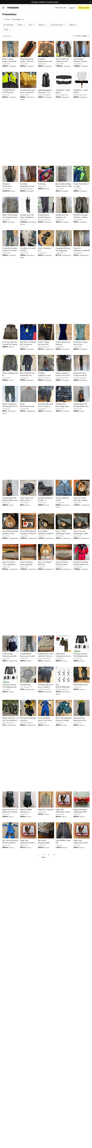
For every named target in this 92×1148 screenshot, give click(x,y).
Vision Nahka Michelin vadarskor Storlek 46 (28, 532)
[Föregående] (39, 854)
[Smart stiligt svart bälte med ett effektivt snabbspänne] (28, 488)
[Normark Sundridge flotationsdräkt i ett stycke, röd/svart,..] (81, 552)
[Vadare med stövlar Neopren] (64, 332)
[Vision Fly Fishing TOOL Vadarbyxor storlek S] (10, 552)
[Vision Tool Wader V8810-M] (46, 552)
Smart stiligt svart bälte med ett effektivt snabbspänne (26, 499)
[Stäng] (90, 2)
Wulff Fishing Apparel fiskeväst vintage (64, 719)
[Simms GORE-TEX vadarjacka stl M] (64, 49)
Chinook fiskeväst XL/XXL (62, 499)
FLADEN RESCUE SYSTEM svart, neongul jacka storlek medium (10, 91)
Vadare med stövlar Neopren (63, 343)
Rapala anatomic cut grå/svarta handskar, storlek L (10, 811)
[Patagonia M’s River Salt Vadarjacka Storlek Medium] (64, 238)
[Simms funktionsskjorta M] (28, 394)
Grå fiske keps (25, 685)
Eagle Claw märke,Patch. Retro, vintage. (63, 811)
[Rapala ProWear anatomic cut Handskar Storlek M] (28, 799)
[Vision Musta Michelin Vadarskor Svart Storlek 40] (10, 521)
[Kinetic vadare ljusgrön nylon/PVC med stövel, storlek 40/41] (10, 49)
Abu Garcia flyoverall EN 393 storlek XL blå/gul (10, 841)
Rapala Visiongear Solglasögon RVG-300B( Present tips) (80, 811)
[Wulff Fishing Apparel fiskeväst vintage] (64, 708)
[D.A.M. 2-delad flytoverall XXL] (46, 332)
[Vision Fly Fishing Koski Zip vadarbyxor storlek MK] (81, 488)
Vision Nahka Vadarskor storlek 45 (45, 532)
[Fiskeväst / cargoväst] (46, 799)
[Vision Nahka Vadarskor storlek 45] (46, 521)
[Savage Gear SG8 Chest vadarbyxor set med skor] (28, 205)
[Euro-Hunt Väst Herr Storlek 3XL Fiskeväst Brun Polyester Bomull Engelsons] (10, 332)
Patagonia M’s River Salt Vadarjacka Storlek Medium (63, 249)
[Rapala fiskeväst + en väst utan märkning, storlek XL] (10, 708)
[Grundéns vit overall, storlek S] (28, 238)
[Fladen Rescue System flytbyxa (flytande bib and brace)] (46, 205)
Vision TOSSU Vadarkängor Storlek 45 (63, 532)
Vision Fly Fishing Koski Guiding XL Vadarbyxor (26, 563)
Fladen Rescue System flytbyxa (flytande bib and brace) (44, 216)
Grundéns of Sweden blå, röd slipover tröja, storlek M (28, 343)
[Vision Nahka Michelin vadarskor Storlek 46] (28, 521)
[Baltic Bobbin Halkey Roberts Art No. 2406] (64, 174)
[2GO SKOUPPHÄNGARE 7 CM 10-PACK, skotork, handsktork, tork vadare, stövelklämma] (64, 675)
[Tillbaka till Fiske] (3, 19)
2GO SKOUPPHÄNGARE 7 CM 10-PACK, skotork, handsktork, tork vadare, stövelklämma (63, 686)
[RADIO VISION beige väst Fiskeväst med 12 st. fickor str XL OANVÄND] (10, 205)
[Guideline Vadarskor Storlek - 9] (46, 488)
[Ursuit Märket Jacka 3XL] (64, 830)
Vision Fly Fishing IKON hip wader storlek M (62, 563)
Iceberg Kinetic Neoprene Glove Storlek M (79, 719)
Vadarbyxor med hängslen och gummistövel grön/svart (62, 216)
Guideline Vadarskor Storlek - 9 (45, 499)
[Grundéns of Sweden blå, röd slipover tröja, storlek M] (28, 332)
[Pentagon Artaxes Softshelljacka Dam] (81, 644)
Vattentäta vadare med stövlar (80, 343)
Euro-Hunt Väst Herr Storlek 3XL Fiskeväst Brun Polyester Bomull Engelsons (10, 343)
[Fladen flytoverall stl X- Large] (81, 174)
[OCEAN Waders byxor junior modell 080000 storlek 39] (28, 644)
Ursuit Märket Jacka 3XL (63, 841)
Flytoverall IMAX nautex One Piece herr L (44, 719)
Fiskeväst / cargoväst (46, 809)
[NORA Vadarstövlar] (81, 675)
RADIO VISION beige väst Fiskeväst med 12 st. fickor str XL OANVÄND (9, 216)
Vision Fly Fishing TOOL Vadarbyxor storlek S (9, 563)
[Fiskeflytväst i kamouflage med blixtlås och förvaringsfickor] (64, 394)
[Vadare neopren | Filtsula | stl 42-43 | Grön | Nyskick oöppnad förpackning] (64, 363)
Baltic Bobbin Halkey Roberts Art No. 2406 (64, 185)
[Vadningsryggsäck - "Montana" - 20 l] (46, 80)
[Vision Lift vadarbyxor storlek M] (81, 238)
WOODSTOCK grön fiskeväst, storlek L (80, 216)
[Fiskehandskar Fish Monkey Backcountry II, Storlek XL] (10, 488)
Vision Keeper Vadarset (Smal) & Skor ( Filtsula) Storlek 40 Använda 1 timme (81, 60)
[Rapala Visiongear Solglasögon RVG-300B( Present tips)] (81, 799)
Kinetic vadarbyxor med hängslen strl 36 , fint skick (10, 405)
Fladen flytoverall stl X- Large (81, 185)
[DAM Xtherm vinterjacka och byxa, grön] (64, 644)
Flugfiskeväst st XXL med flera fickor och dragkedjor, (45, 655)
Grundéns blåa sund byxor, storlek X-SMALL (45, 405)
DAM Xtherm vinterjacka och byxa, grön (64, 655)
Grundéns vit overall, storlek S (28, 249)
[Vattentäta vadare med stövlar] (81, 332)
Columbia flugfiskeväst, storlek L (46, 60)
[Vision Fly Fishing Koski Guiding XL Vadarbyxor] (28, 552)
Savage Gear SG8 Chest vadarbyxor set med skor (27, 216)
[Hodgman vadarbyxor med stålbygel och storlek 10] (46, 363)
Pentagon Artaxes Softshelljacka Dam (80, 655)
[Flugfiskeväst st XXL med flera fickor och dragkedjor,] (46, 644)
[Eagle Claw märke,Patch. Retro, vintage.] (64, 799)
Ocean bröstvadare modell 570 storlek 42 (9, 249)
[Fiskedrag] (46, 174)
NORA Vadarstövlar (80, 685)
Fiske (7, 19)
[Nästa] (53, 854)
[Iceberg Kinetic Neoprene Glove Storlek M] (81, 708)
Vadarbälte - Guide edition (63, 91)
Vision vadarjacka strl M (10, 374)
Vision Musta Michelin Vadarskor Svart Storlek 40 (10, 532)
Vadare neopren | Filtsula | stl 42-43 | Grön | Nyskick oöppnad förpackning (63, 374)
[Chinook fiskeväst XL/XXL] (64, 488)
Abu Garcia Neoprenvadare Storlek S (44, 841)
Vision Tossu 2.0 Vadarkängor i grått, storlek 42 (80, 532)
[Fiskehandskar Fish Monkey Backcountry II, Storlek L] (81, 394)
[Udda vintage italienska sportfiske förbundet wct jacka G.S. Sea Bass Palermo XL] (10, 644)
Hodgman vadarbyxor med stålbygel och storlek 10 (46, 374)
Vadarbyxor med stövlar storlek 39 (80, 374)
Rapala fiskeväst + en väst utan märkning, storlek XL (10, 719)
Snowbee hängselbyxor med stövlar (27, 185)
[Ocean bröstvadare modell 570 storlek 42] (10, 238)
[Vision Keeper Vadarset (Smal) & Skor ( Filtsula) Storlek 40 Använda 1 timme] (81, 49)
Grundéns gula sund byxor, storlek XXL (27, 91)
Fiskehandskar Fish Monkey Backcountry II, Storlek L (81, 405)
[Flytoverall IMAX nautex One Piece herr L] (46, 708)
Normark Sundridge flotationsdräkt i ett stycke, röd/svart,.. (80, 563)
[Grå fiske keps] (28, 675)
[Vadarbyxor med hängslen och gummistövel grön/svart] (64, 205)
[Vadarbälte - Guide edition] (64, 80)
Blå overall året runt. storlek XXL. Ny (27, 374)
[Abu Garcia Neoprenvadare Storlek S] (46, 830)
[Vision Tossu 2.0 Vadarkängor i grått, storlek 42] (81, 521)
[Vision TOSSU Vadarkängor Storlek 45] (64, 521)
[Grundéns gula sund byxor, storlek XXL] (28, 80)
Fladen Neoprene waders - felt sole (26, 60)
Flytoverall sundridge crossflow (28, 719)
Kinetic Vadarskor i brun (45, 249)
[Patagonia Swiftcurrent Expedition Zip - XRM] (10, 174)
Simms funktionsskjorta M (27, 405)
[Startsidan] (13, 8)
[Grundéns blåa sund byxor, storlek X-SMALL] (46, 394)
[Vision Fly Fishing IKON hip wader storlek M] (64, 552)
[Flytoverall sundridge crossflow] (28, 708)
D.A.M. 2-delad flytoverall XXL (43, 343)
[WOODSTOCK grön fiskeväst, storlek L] (81, 205)
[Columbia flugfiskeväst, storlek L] (46, 49)
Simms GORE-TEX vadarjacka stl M (62, 60)
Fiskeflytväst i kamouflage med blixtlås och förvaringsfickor (62, 405)
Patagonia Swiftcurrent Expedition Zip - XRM (10, 185)
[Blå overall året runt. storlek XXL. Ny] (28, 363)
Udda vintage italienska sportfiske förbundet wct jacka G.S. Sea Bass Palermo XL (10, 655)
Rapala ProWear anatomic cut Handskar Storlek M (27, 811)
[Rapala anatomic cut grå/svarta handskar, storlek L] (10, 799)
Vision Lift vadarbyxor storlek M (81, 249)
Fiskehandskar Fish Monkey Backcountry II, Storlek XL (10, 499)
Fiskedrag (41, 184)
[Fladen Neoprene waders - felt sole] (28, 49)
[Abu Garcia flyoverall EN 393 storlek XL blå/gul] (10, 830)
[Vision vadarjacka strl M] (10, 363)
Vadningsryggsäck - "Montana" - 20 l (45, 91)
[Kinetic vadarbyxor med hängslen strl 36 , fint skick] (10, 394)
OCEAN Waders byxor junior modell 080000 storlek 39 (27, 655)
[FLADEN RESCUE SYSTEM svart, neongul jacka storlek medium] (10, 80)
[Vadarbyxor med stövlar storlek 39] (81, 363)
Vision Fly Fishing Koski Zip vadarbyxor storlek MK (81, 499)
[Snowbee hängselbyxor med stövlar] (28, 174)
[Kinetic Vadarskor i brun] (46, 238)
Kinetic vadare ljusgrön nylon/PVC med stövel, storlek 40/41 (9, 60)
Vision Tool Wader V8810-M (44, 563)
